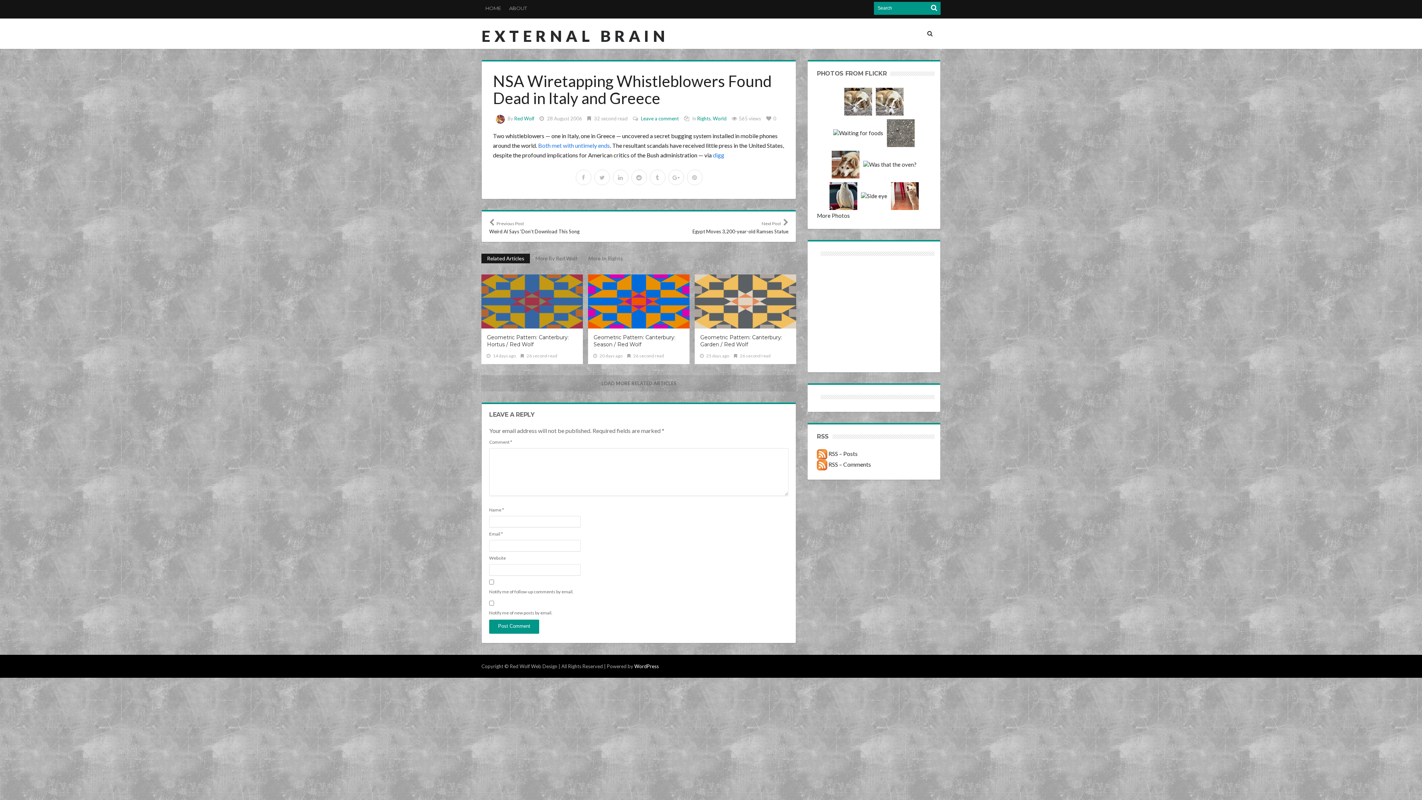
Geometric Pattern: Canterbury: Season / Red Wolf (634, 341)
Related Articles (505, 258)
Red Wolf (524, 118)
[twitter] (602, 177)
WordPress (646, 666)
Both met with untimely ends (574, 145)
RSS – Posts (842, 453)
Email (496, 534)
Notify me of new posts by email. (521, 613)
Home (493, 8)
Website (497, 558)
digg (718, 155)
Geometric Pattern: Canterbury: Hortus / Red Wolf (528, 341)
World (720, 118)
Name (496, 510)
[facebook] (583, 177)
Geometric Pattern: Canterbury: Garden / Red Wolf (741, 341)
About (518, 8)
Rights (704, 118)
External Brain (575, 36)
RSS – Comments (849, 464)
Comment (500, 442)
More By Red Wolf (556, 258)
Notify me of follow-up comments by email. (531, 591)
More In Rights (605, 258)
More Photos (833, 215)
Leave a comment (660, 118)
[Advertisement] (845, 284)
